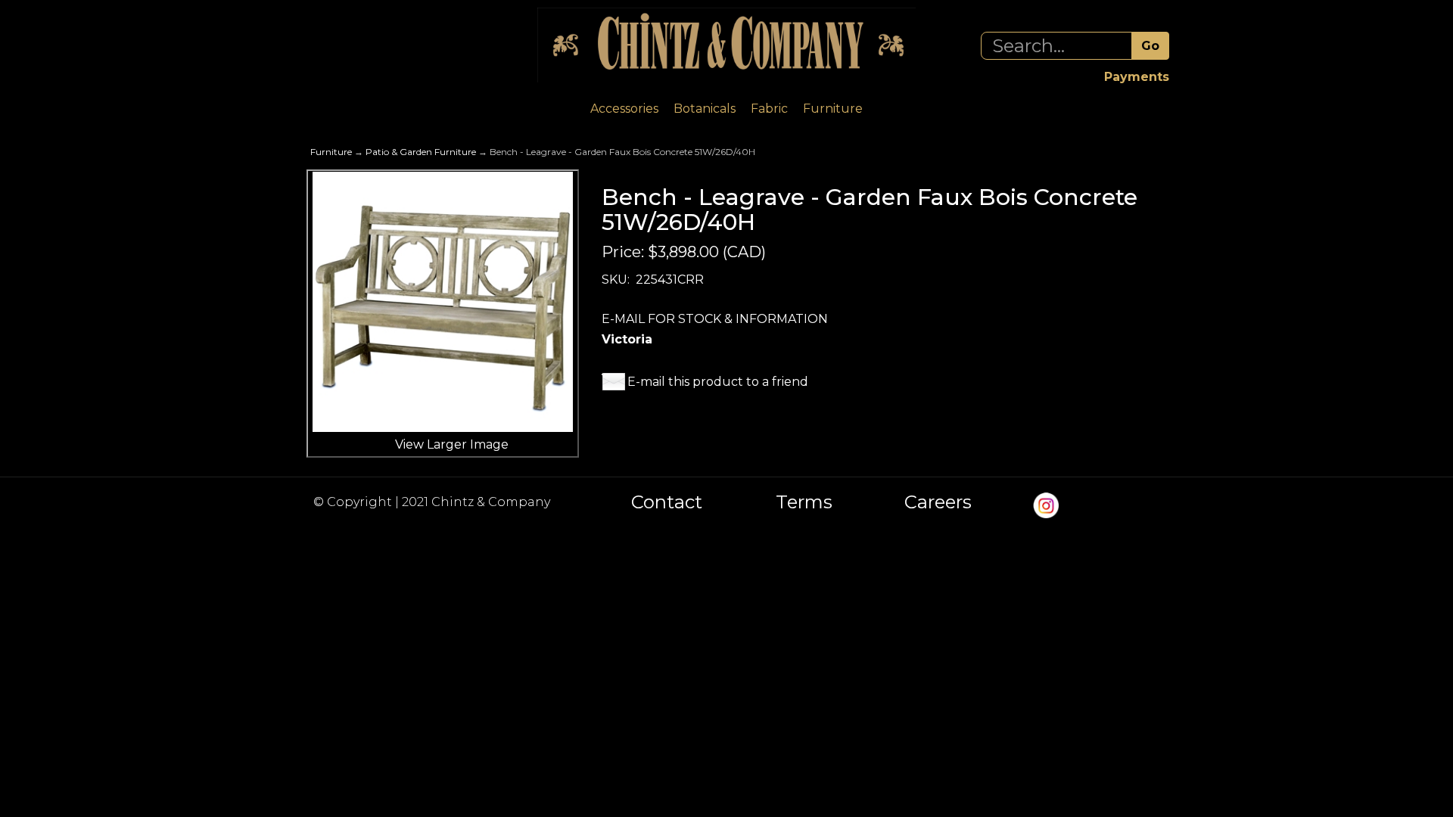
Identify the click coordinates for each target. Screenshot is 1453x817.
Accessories (624, 108)
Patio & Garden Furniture (421, 151)
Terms (804, 502)
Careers (938, 502)
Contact (666, 502)
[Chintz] (726, 45)
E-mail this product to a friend (717, 381)
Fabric (769, 108)
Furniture (833, 108)
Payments (1136, 77)
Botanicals (705, 108)
